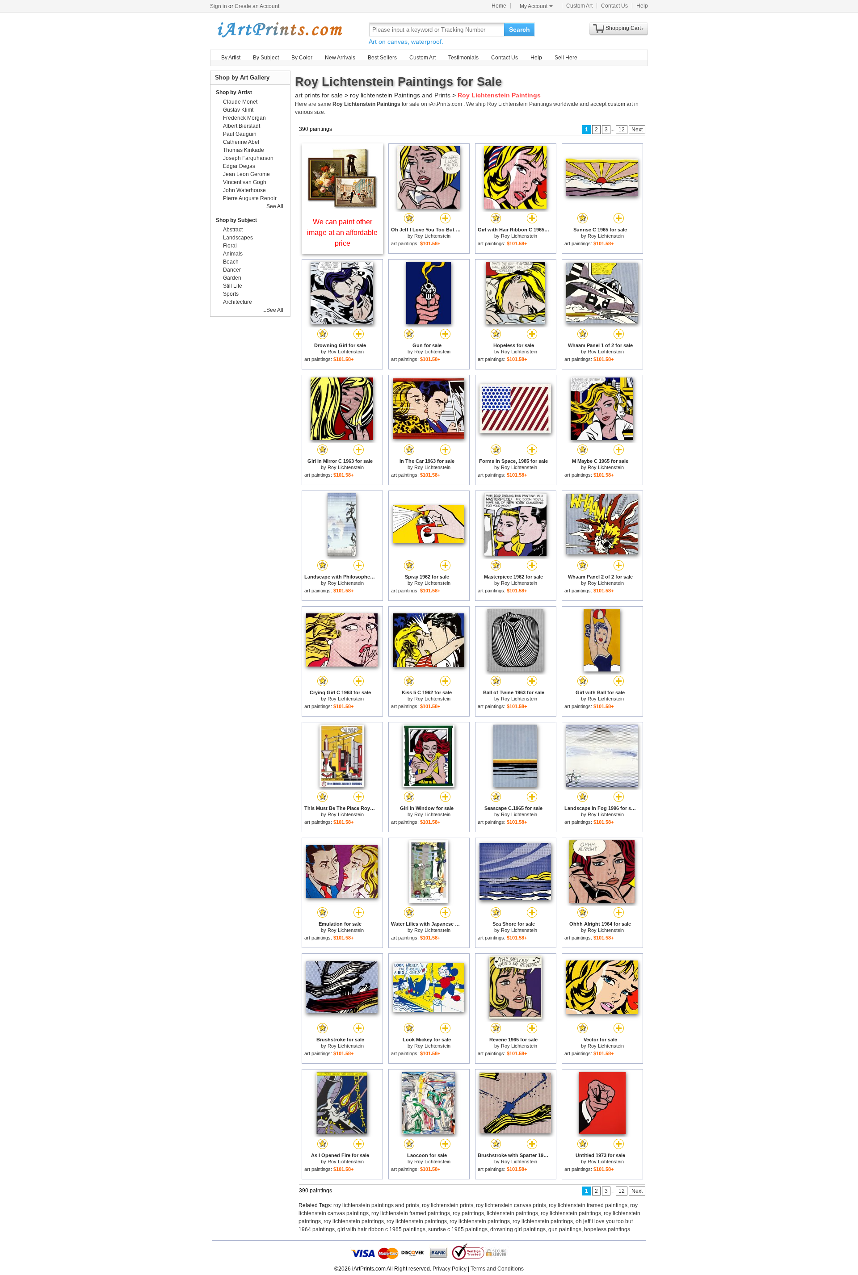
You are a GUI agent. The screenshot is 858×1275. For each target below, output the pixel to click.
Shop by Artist (234, 92)
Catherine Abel (241, 142)
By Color (301, 58)
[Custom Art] (342, 206)
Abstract (233, 229)
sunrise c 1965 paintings (458, 1229)
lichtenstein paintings (512, 1213)
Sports (231, 294)
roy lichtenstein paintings (571, 1213)
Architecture (237, 302)
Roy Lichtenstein (432, 236)
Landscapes (238, 238)
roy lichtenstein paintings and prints (376, 1205)
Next (637, 129)
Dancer (232, 270)
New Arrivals (340, 58)
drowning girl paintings (518, 1229)
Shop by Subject (236, 220)
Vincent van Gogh (244, 182)
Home (499, 6)
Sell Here (566, 58)
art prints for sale (319, 95)
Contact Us (614, 6)
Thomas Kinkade (243, 150)
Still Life (232, 286)
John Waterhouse (244, 190)
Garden (232, 278)
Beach (231, 262)
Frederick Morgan (244, 118)
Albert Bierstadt (241, 126)
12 (621, 129)
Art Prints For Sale (279, 29)
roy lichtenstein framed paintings (588, 1205)
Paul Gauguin (240, 134)
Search (519, 29)
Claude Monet (240, 102)
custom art (620, 104)
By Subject (266, 58)
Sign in (218, 6)
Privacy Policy (450, 1269)
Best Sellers (382, 58)
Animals (233, 254)
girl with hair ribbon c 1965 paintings (381, 1229)
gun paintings (564, 1229)
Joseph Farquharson (248, 158)
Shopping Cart (623, 28)
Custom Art (579, 6)
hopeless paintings (607, 1229)
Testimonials (463, 58)
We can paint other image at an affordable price (342, 232)
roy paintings (468, 1213)
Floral (230, 246)
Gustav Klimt (238, 110)
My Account (533, 6)
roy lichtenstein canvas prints (511, 1205)
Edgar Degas (239, 166)
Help (642, 6)
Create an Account (257, 6)
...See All (272, 206)
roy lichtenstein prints (447, 1205)
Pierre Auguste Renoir (250, 198)
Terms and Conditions (497, 1269)
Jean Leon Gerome (246, 174)
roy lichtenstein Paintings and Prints (400, 95)
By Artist (230, 58)
